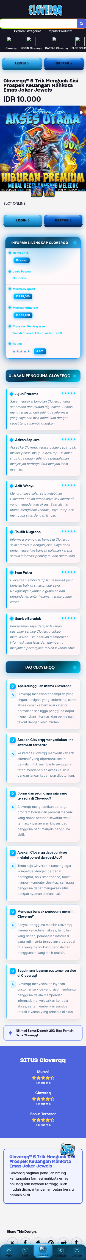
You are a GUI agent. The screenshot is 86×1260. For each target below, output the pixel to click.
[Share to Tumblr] (76, 1242)
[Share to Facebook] (25, 1242)
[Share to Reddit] (63, 1242)
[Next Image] (82, 149)
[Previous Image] (3, 149)
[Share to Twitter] (12, 1242)
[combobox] (38, 23)
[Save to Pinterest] (50, 1242)
